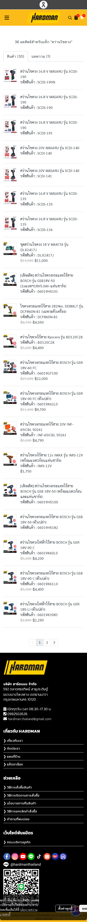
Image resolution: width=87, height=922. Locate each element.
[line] (31, 856)
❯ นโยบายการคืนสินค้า (19, 803)
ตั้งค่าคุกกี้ (65, 908)
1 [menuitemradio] (40, 642)
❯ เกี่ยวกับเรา (13, 740)
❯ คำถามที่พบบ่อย (16, 819)
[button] (70, 18)
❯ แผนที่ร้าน (11, 756)
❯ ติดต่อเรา (11, 748)
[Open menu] (6, 17)
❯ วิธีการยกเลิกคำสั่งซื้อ (20, 811)
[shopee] (47, 856)
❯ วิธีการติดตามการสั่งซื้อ (21, 795)
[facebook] (6, 856)
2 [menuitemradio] (47, 642)
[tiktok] (39, 856)
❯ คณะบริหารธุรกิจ (16, 842)
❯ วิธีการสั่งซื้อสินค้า (17, 787)
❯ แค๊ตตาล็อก (13, 764)
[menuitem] (54, 642)
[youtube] (23, 856)
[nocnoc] (63, 856)
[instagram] (15, 856)
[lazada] (55, 856)
